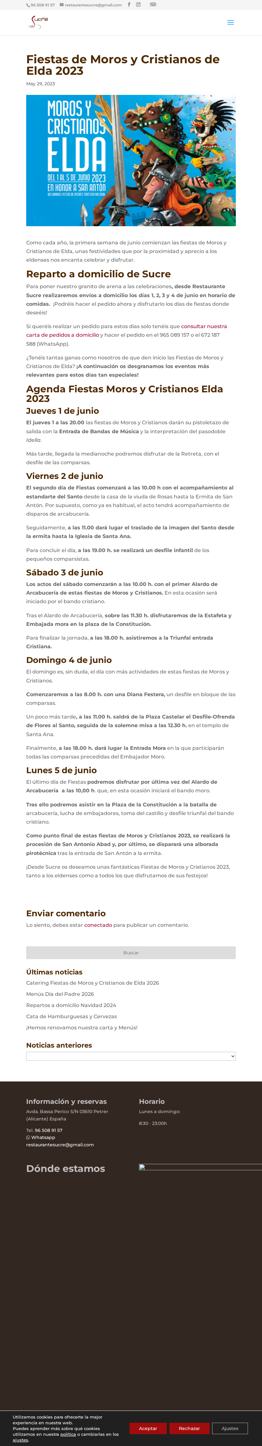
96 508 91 (45, 1130)
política (68, 1434)
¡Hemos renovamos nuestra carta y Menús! (81, 1028)
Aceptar (148, 1428)
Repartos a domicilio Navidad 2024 (71, 1005)
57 (59, 1130)
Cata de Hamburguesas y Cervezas (71, 1016)
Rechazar (189, 1428)
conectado (98, 925)
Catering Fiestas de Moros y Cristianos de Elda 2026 (92, 983)
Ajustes (230, 1428)
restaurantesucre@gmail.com (60, 1145)
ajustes (20, 1439)
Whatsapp (43, 1137)
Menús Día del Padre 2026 (60, 994)
